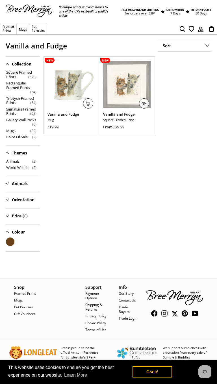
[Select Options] (144, 103)
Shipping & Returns (93, 307)
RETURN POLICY (201, 10)
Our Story (126, 293)
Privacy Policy (96, 316)
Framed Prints (25, 293)
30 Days (201, 13)
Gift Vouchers (24, 313)
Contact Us (127, 300)
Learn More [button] (75, 375)
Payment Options (92, 295)
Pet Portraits (24, 307)
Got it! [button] (152, 372)
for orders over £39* (140, 13)
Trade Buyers (124, 309)
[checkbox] (21, 161)
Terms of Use (96, 329)
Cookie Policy (95, 323)
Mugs (18, 300)
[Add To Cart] (88, 103)
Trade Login (128, 318)
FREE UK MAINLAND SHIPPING (140, 10)
